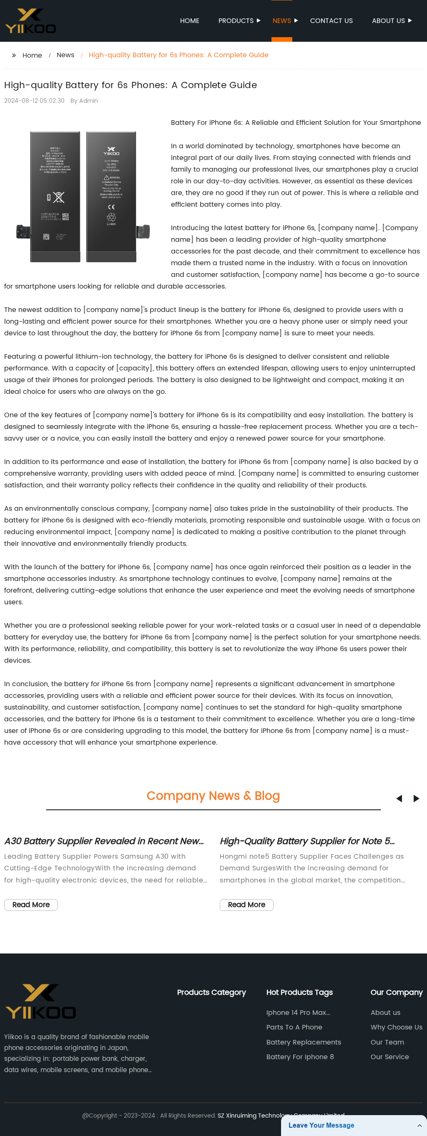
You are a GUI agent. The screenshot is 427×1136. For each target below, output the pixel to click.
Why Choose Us (396, 1027)
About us (388, 20)
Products (236, 20)
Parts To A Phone (294, 1027)
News (282, 20)
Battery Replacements (303, 1042)
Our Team (387, 1042)
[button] (399, 798)
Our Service (390, 1057)
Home (189, 20)
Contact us (331, 20)
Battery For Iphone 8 (300, 1057)
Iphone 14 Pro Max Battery (296, 1013)
